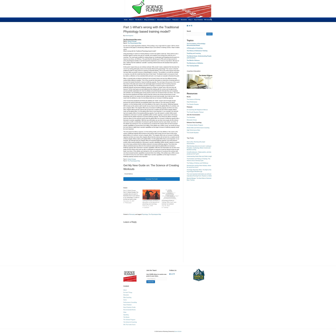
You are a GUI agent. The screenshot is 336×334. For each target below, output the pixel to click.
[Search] (211, 19)
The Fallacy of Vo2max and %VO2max (197, 163)
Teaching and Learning (194, 53)
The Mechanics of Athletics (195, 63)
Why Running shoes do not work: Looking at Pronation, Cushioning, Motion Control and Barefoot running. (199, 147)
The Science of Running (193, 99)
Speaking (126, 314)
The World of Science (193, 60)
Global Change (131, 159)
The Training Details (193, 65)
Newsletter (184, 19)
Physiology (145, 214)
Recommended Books (129, 309)
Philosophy (132, 214)
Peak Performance (192, 102)
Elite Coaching (127, 297)
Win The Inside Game (129, 324)
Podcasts (175, 19)
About (131, 19)
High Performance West (193, 130)
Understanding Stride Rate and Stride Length (199, 156)
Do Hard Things (127, 292)
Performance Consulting (130, 302)
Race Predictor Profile (129, 307)
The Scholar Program (129, 319)
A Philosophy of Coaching (194, 48)
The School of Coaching (130, 322)
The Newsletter (191, 117)
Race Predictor (198, 19)
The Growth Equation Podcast (195, 112)
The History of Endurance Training (197, 50)
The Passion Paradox (193, 104)
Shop (190, 19)
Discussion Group (192, 120)
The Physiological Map (133, 161)
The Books (138, 19)
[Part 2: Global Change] (133, 197)
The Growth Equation (193, 132)
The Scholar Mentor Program (195, 125)
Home (125, 19)
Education (126, 295)
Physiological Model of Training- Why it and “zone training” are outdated (169, 202)
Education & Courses (163, 19)
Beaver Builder (177, 331)
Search (189, 31)
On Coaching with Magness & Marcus (197, 109)
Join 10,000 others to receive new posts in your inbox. (156, 275)
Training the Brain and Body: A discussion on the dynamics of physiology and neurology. (151, 202)
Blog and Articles (149, 19)
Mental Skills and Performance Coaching (198, 127)
